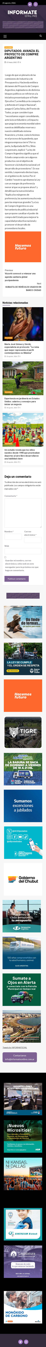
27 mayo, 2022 (12, 62)
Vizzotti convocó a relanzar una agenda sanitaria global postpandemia (20, 275)
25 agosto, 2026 (12, 356)
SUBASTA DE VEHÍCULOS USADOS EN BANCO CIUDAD (23, 286)
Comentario (10, 496)
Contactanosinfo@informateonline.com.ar (19, 1057)
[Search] (40, 36)
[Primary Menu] (5, 36)
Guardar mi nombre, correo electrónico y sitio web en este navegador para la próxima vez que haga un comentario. (21, 565)
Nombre (9, 531)
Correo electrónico (30, 533)
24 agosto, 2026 (12, 408)
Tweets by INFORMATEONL (15, 1047)
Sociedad (8, 47)
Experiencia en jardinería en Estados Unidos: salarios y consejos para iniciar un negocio (22, 401)
